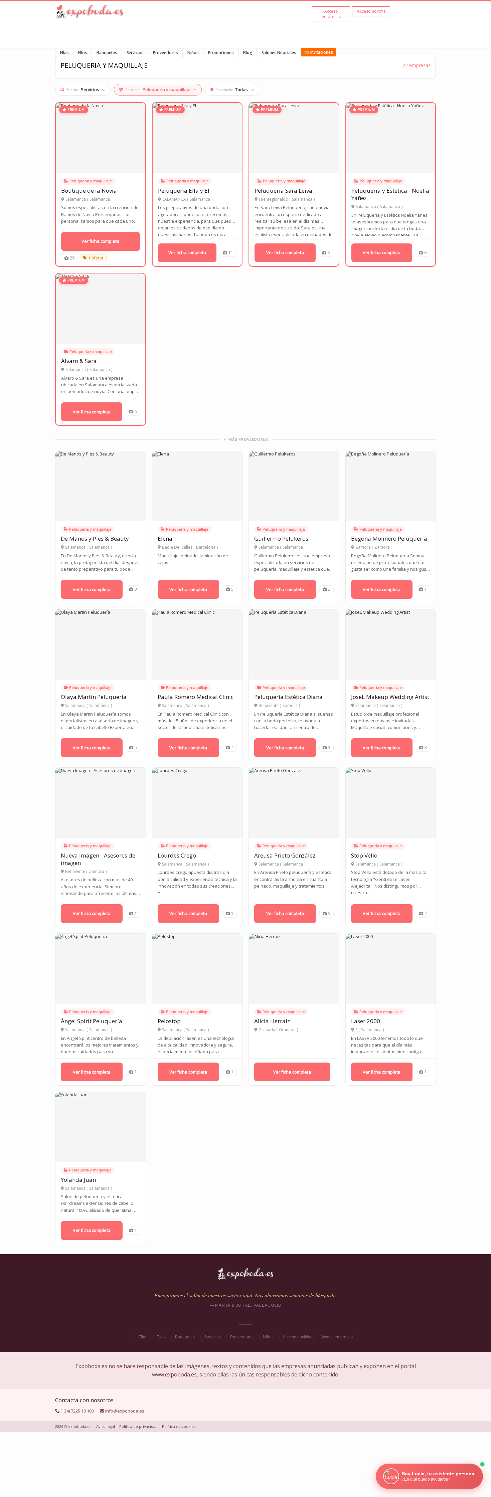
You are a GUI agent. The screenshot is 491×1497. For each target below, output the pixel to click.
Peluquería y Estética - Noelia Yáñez (390, 194)
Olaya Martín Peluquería (94, 697)
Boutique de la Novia (89, 190)
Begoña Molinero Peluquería (389, 538)
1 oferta (95, 258)
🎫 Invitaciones (318, 52)
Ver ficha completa (100, 241)
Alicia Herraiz (272, 1021)
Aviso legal (105, 1426)
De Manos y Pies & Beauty (95, 538)
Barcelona (205, 547)
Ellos (82, 52)
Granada (287, 1030)
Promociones (220, 52)
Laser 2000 (365, 1021)
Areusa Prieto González (284, 855)
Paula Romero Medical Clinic (195, 697)
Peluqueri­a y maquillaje (90, 180)
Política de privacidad (138, 1426)
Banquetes (107, 52)
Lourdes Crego (177, 855)
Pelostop (169, 1021)
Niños (192, 52)
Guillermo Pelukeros (281, 538)
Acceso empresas (336, 1337)
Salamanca (100, 199)
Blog (247, 52)
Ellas (64, 52)
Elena (165, 538)
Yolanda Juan (78, 1179)
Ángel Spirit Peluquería (91, 1021)
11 (230, 252)
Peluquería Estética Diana (288, 697)
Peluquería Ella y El (183, 190)
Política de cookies (178, 1426)
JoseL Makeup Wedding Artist (390, 697)
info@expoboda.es (124, 1411)
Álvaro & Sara (79, 361)
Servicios (135, 52)
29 (72, 258)
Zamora (382, 547)
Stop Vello (364, 855)
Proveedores (165, 52)
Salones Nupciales (279, 52)
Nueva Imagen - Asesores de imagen (98, 859)
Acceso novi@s (297, 1337)
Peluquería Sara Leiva (283, 190)
